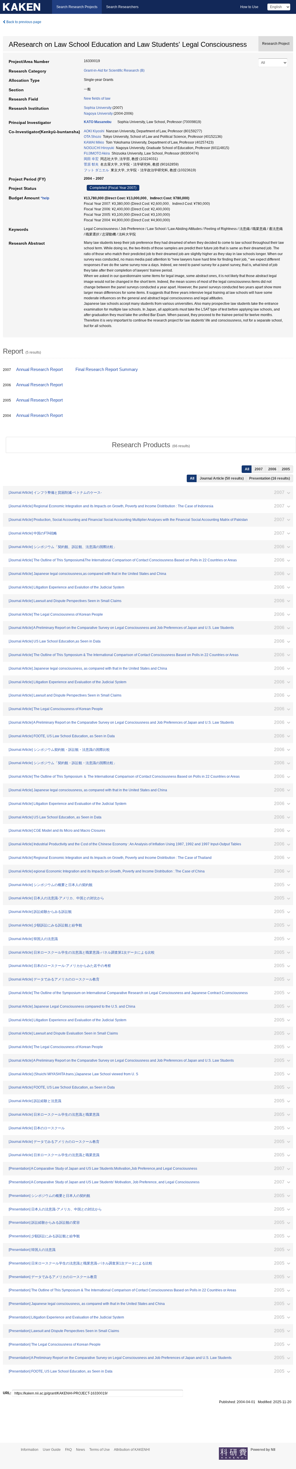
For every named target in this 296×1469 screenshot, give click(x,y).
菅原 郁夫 (91, 164)
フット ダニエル (96, 170)
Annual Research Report (39, 369)
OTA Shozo (92, 137)
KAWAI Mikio (94, 142)
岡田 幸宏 (91, 159)
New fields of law (97, 98)
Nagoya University (98, 114)
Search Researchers (122, 7)
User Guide (52, 1450)
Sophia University (98, 108)
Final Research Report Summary (106, 369)
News (80, 1450)
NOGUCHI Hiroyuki (99, 148)
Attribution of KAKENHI (132, 1450)
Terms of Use (99, 1450)
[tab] (151, 445)
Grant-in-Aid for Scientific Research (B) (114, 70)
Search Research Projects (76, 7)
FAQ (68, 1450)
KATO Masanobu (97, 122)
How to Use (249, 7)
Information (29, 1450)
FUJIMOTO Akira (97, 153)
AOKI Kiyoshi (94, 131)
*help (45, 198)
